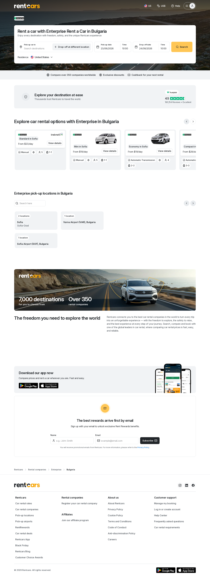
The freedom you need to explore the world (57, 318)
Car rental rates (23, 503)
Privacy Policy (143, 447)
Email (98, 435)
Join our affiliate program (75, 520)
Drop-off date (145, 45)
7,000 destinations (41, 299)
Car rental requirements (167, 527)
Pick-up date (106, 45)
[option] (23, 152)
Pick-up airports (23, 521)
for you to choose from (32, 304)
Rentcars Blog (22, 551)
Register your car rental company (79, 503)
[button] (174, 92)
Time (124, 45)
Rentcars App (22, 539)
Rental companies (37, 469)
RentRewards (22, 527)
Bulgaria (71, 469)
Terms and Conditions (119, 521)
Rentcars (18, 469)
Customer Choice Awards (29, 557)
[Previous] (186, 121)
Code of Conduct (117, 527)
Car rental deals (23, 533)
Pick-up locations (24, 515)
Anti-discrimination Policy (121, 533)
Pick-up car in (29, 45)
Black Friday (22, 545)
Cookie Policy (115, 515)
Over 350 (80, 299)
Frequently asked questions (169, 521)
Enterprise (56, 469)
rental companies (78, 304)
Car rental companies (26, 509)
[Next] (193, 121)
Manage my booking (165, 503)
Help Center (160, 515)
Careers (112, 539)
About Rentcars (116, 503)
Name (53, 435)
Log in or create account (167, 509)
